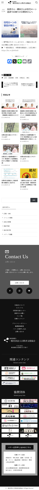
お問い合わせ (19, 331)
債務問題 (11, 78)
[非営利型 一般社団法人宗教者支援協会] (19, 2)
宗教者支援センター (19, 310)
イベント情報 (8, 218)
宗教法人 (22, 78)
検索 (33, 200)
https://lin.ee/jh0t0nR (10, 50)
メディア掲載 (8, 234)
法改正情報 (7, 222)
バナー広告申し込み (19, 329)
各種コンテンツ (19, 318)
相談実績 (6, 226)
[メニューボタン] (2, 2)
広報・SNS (7, 75)
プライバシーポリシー (19, 323)
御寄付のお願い (19, 313)
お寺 (5, 78)
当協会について (19, 305)
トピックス (19, 308)
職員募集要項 (19, 326)
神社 (28, 78)
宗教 (16, 78)
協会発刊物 (7, 230)
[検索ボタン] (36, 2)
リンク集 (19, 316)
